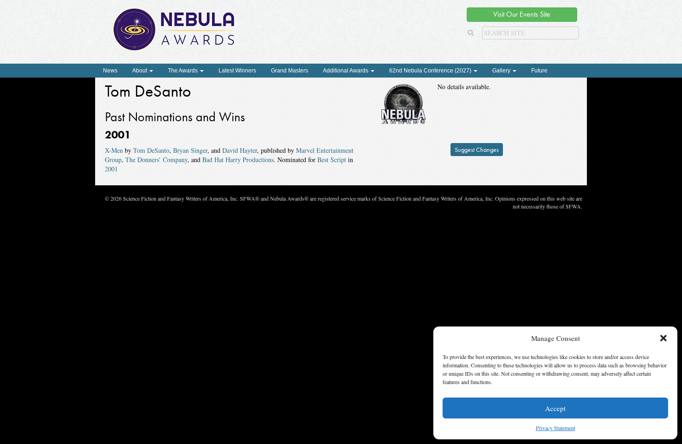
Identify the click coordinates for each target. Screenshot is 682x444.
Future (539, 70)
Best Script (331, 159)
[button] (663, 338)
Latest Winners (237, 70)
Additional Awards (346, 70)
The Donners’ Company (156, 159)
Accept (555, 408)
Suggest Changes (477, 149)
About (140, 70)
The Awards (183, 70)
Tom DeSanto (151, 150)
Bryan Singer (190, 150)
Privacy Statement (555, 427)
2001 (111, 168)
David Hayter (239, 150)
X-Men (114, 150)
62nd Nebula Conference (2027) (431, 70)
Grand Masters (289, 70)
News (110, 70)
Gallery (502, 70)
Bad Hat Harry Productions (238, 159)
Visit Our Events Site (521, 14)
